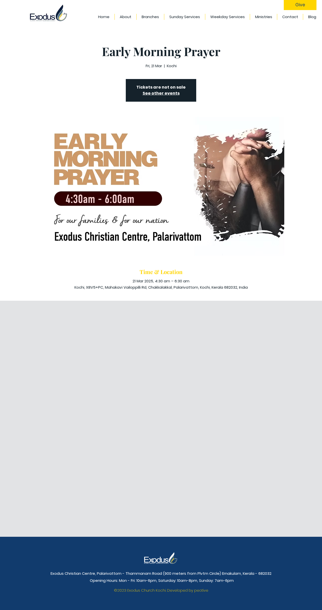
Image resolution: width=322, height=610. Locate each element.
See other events (161, 93)
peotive (201, 590)
